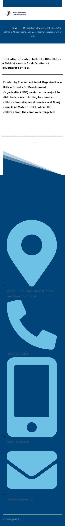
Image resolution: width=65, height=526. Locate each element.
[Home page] (5, 28)
